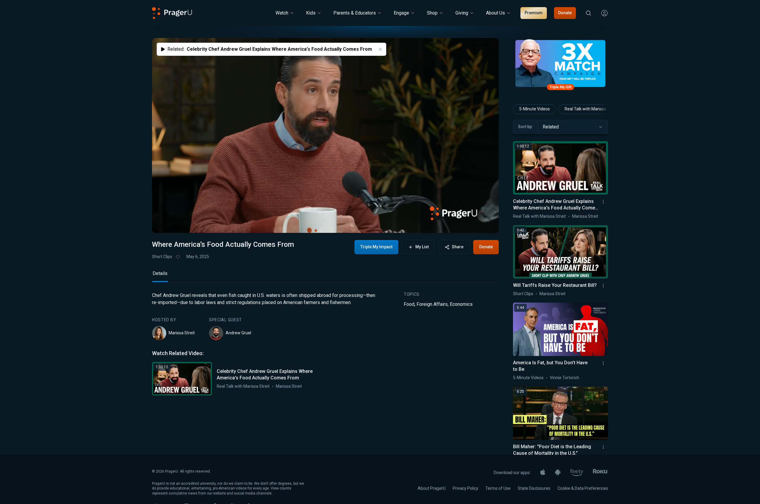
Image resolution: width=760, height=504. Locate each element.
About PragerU (432, 488)
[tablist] (325, 316)
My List (422, 246)
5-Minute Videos (534, 108)
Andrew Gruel (238, 373)
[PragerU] (172, 13)
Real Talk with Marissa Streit (243, 426)
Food (409, 344)
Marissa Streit (182, 373)
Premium (534, 12)
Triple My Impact (376, 246)
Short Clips (162, 256)
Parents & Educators (354, 13)
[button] (163, 222)
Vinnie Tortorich (564, 377)
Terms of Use (498, 488)
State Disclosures (534, 488)
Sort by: (525, 126)
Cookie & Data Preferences (583, 488)
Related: (269, 49)
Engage (401, 13)
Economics (461, 344)
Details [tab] (160, 314)
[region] (325, 135)
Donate (565, 12)
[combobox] (573, 127)
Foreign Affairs (432, 344)
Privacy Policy (465, 488)
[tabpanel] (325, 384)
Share (457, 246)
